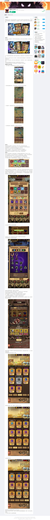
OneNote (40, 73)
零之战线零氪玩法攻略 (37, 42)
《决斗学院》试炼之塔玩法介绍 (38, 36)
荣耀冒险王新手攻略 (10, 14)
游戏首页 (6, 14)
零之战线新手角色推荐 (37, 34)
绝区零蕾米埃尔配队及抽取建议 (38, 38)
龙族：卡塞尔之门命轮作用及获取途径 (39, 35)
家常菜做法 (36, 64)
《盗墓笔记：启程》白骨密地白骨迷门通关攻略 (40, 39)
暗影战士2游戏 (43, 53)
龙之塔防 (36, 49)
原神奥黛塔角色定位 (37, 41)
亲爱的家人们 (39, 49)
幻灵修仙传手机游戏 (36, 53)
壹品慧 (36, 73)
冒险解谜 (10, 10)
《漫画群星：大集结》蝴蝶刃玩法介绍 (39, 37)
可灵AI (43, 64)
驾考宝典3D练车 (43, 73)
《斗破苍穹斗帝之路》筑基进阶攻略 (38, 33)
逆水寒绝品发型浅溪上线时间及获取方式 (39, 40)
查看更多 (44, 32)
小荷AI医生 (39, 64)
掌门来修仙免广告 (40, 53)
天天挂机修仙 (43, 49)
